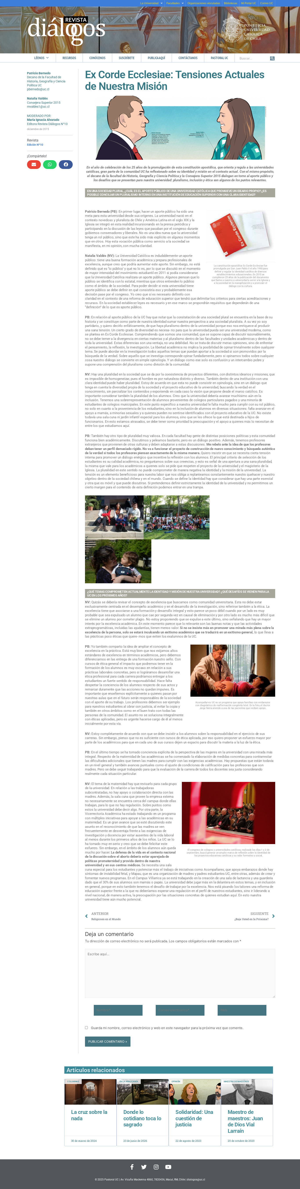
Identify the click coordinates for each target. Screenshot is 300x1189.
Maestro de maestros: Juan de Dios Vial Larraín (245, 1121)
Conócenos (97, 58)
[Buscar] (272, 58)
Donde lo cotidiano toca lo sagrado (142, 1118)
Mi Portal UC (248, 3)
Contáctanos (188, 58)
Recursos (69, 58)
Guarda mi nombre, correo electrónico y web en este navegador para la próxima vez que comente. (167, 1028)
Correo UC (266, 3)
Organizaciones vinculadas (204, 3)
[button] (34, 164)
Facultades (173, 3)
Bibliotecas (230, 3)
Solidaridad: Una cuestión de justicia (194, 1118)
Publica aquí (156, 58)
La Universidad (149, 3)
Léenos (39, 58)
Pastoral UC (219, 58)
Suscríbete (126, 58)
